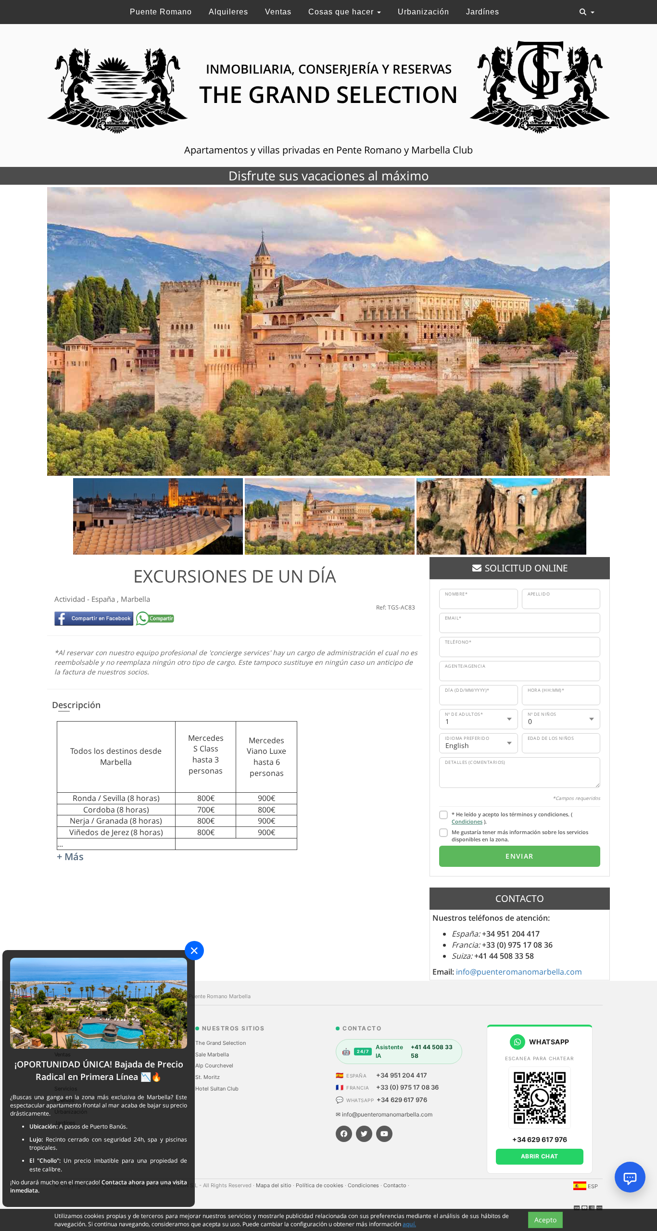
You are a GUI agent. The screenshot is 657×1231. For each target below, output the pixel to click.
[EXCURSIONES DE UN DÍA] (328, 331)
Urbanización (423, 12)
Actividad (70, 599)
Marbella (135, 599)
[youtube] (384, 1134)
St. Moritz (207, 1077)
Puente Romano (161, 12)
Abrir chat (539, 1156)
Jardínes (482, 12)
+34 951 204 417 (401, 1075)
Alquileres (228, 12)
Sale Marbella (212, 1054)
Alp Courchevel (214, 1065)
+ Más (70, 856)
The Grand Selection (220, 1043)
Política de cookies (320, 1185)
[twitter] (364, 1134)
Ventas (278, 12)
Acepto (545, 1219)
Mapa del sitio (274, 1185)
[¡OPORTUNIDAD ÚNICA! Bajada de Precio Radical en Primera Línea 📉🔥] (98, 1003)
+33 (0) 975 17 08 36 (407, 1087)
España (104, 599)
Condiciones (467, 821)
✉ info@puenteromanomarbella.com (384, 1114)
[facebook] (344, 1134)
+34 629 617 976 (402, 1100)
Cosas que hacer (342, 12)
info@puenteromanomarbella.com (519, 971)
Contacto (395, 1185)
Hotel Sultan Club (217, 1088)
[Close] (194, 950)
